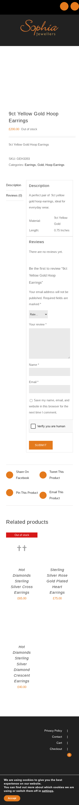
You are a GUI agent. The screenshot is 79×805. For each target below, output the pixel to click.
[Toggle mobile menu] (71, 40)
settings (47, 790)
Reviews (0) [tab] (14, 195)
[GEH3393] (39, 76)
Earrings (30, 164)
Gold (40, 164)
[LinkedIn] (66, 771)
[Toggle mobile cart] (64, 40)
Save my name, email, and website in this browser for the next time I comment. (49, 406)
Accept (12, 798)
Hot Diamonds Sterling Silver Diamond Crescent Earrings (22, 664)
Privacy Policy (53, 730)
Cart (59, 742)
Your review (38, 324)
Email (33, 382)
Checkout (56, 748)
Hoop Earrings (54, 164)
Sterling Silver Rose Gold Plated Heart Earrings (57, 581)
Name (34, 364)
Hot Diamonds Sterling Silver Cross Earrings (22, 581)
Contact (57, 736)
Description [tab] (13, 185)
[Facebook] (71, 771)
